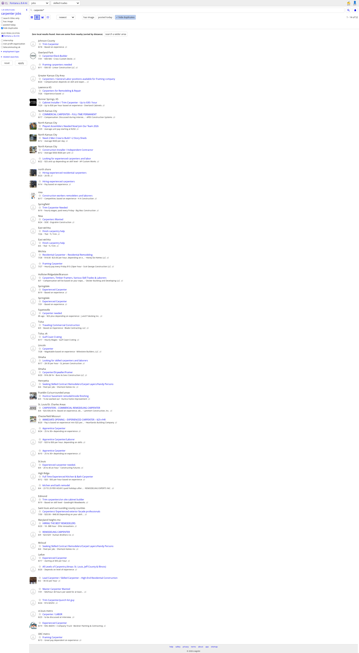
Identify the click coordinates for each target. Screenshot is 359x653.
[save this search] (355, 10)
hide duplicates (10, 28)
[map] (47, 17)
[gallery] (42, 17)
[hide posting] (66, 47)
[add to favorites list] (40, 44)
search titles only (11, 18)
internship (8, 40)
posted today (9, 24)
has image (8, 21)
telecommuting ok (11, 47)
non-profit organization (14, 43)
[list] (31, 17)
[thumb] (37, 17)
